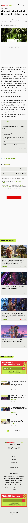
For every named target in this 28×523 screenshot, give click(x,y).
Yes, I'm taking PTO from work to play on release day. (14, 133)
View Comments (14, 198)
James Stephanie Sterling (9, 24)
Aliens (5, 164)
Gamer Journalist (9, 482)
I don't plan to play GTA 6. (10, 144)
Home (2, 8)
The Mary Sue (18, 484)
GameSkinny (18, 482)
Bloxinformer (21, 487)
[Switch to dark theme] (23, 5)
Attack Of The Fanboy (9, 478)
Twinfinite (15, 476)
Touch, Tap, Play (6, 487)
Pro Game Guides (7, 476)
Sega (9, 164)
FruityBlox (14, 487)
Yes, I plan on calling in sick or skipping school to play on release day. (14, 138)
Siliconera (7, 480)
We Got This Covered (16, 480)
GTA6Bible (13, 489)
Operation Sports (9, 484)
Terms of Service (11, 372)
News (6, 8)
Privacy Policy (17, 372)
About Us (14, 457)
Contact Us (14, 462)
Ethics (14, 459)
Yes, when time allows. (10, 141)
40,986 (16, 430)
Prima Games (19, 478)
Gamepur (21, 476)
